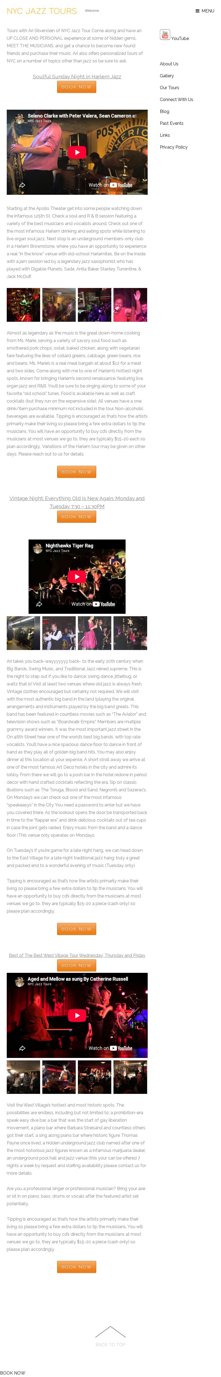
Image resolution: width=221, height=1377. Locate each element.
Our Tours (169, 87)
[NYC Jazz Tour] (42, 14)
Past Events (172, 123)
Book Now (76, 86)
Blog (164, 111)
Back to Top (110, 1344)
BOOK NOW (12, 1373)
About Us (169, 63)
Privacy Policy (174, 147)
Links (165, 135)
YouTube (179, 38)
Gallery (167, 75)
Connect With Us (176, 99)
